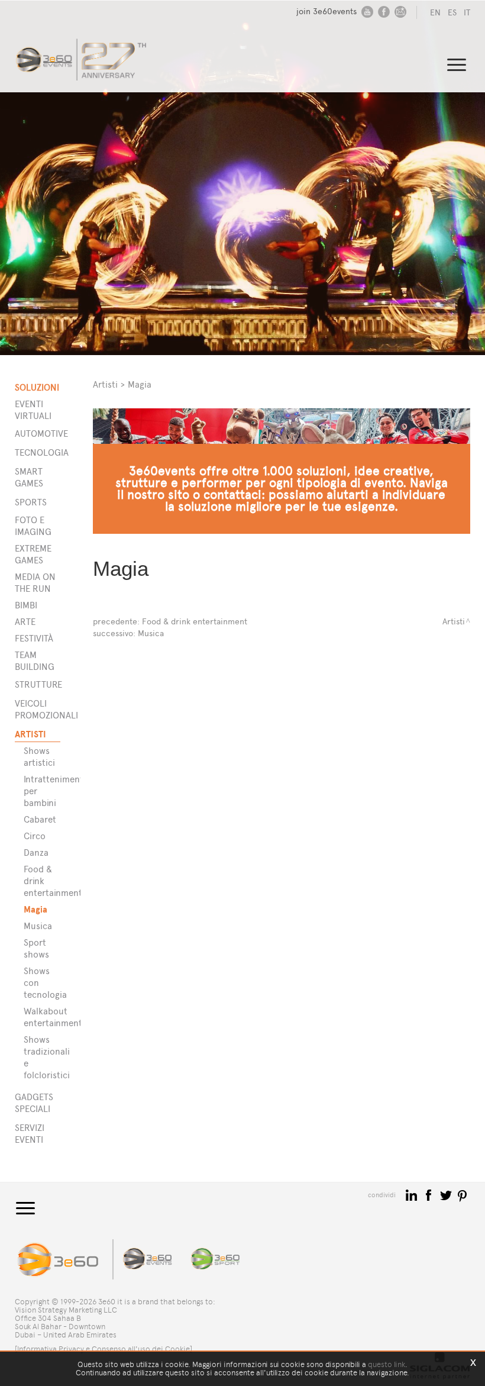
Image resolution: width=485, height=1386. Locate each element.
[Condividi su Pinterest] (462, 1195)
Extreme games (33, 554)
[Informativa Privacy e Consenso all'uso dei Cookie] (103, 1349)
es (452, 13)
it (467, 13)
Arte (25, 621)
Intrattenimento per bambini (45, 790)
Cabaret (40, 819)
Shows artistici (39, 756)
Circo (35, 836)
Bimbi (26, 605)
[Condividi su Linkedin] (412, 1195)
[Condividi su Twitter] (446, 1195)
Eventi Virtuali (33, 409)
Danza (36, 852)
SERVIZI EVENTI (29, 1133)
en (435, 13)
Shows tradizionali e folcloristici (45, 1057)
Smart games (29, 477)
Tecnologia (37, 452)
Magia (35, 909)
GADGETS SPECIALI (34, 1102)
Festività (34, 638)
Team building (34, 660)
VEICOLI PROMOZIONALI (37, 709)
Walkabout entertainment (45, 1017)
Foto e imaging (33, 525)
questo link (386, 1364)
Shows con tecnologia (45, 982)
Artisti (105, 384)
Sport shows (36, 948)
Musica (38, 925)
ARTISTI (30, 734)
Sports (31, 502)
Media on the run (35, 582)
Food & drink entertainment (45, 880)
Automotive (37, 433)
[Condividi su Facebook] (429, 1195)
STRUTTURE (37, 684)
